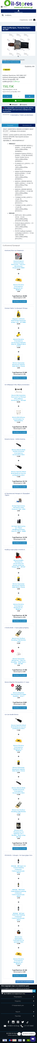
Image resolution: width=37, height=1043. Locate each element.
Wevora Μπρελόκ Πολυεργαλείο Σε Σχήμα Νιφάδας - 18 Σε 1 (18, 694)
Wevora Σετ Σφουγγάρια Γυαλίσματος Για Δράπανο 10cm (18, 939)
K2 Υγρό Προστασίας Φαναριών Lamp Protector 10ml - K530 (18, 507)
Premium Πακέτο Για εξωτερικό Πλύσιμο (16, 308)
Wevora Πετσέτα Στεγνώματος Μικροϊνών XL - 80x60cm (18, 287)
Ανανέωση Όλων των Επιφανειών (14, 250)
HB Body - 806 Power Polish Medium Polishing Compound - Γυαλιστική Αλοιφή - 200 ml (18, 893)
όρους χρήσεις (29, 993)
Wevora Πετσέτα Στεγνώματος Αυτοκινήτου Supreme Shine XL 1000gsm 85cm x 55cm (18, 342)
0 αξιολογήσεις (14, 115)
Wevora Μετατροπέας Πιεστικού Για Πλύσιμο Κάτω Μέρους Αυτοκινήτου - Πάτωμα (18, 397)
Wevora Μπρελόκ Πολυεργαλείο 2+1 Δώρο (17, 682)
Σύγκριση (24, 104)
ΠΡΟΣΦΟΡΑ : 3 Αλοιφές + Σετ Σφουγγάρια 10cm (18, 855)
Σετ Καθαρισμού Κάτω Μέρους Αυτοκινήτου (17, 384)
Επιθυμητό (14, 104)
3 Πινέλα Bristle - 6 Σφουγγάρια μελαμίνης (17, 627)
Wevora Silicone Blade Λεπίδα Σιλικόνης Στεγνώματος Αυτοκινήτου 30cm (18, 452)
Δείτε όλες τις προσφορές (24, 981)
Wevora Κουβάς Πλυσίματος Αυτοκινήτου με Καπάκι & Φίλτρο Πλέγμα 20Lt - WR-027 (18, 563)
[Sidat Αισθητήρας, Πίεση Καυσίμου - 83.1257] (18, 45)
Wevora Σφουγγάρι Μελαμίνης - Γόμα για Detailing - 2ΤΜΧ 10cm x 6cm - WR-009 (18, 661)
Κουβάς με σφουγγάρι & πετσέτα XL (15, 549)
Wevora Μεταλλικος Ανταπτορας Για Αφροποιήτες (18, 418)
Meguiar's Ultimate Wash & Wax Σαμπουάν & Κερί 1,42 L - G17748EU (18, 320)
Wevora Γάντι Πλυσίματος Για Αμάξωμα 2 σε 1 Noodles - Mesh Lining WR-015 (18, 833)
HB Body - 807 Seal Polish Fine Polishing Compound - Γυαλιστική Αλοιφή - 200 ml (18, 916)
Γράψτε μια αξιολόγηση (26, 115)
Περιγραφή (10, 125)
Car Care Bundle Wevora (11, 714)
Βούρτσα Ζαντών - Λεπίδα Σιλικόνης (15, 439)
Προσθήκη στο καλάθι (19, 301)
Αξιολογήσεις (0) (26, 125)
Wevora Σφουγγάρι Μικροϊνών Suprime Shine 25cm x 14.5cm (18, 364)
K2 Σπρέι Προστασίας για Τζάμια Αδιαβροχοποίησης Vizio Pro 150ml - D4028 (18, 528)
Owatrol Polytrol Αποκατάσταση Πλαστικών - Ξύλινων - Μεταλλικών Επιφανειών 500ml (18, 264)
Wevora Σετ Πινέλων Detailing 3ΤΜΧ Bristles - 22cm (18, 639)
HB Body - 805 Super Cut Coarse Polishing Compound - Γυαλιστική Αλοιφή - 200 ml (18, 869)
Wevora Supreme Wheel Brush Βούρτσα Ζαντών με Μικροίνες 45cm (18, 473)
